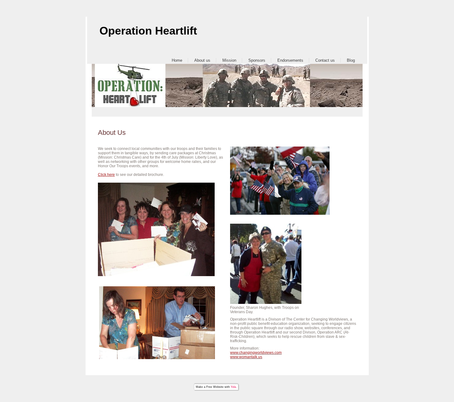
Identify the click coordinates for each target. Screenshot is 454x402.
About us (202, 60)
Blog (351, 60)
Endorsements (290, 60)
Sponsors (256, 60)
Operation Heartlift (148, 30)
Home (177, 60)
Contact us (325, 60)
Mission (229, 60)
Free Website (215, 386)
